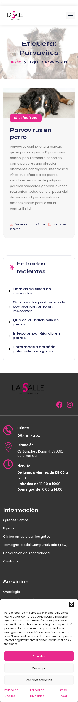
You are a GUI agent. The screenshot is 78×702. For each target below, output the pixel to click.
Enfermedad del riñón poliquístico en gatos (34, 349)
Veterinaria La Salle (30, 224)
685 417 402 (29, 435)
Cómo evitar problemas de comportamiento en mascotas (39, 306)
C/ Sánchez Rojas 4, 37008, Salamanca (40, 453)
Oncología (11, 591)
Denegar (39, 668)
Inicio (16, 62)
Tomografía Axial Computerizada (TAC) (35, 544)
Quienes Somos (16, 520)
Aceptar (39, 656)
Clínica (23, 428)
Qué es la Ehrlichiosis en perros (36, 322)
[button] (71, 604)
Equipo (8, 528)
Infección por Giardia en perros (36, 335)
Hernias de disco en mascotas (32, 291)
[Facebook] (59, 406)
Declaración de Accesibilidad (26, 553)
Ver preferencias (39, 680)
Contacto (11, 561)
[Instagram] (70, 406)
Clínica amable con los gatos (26, 536)
